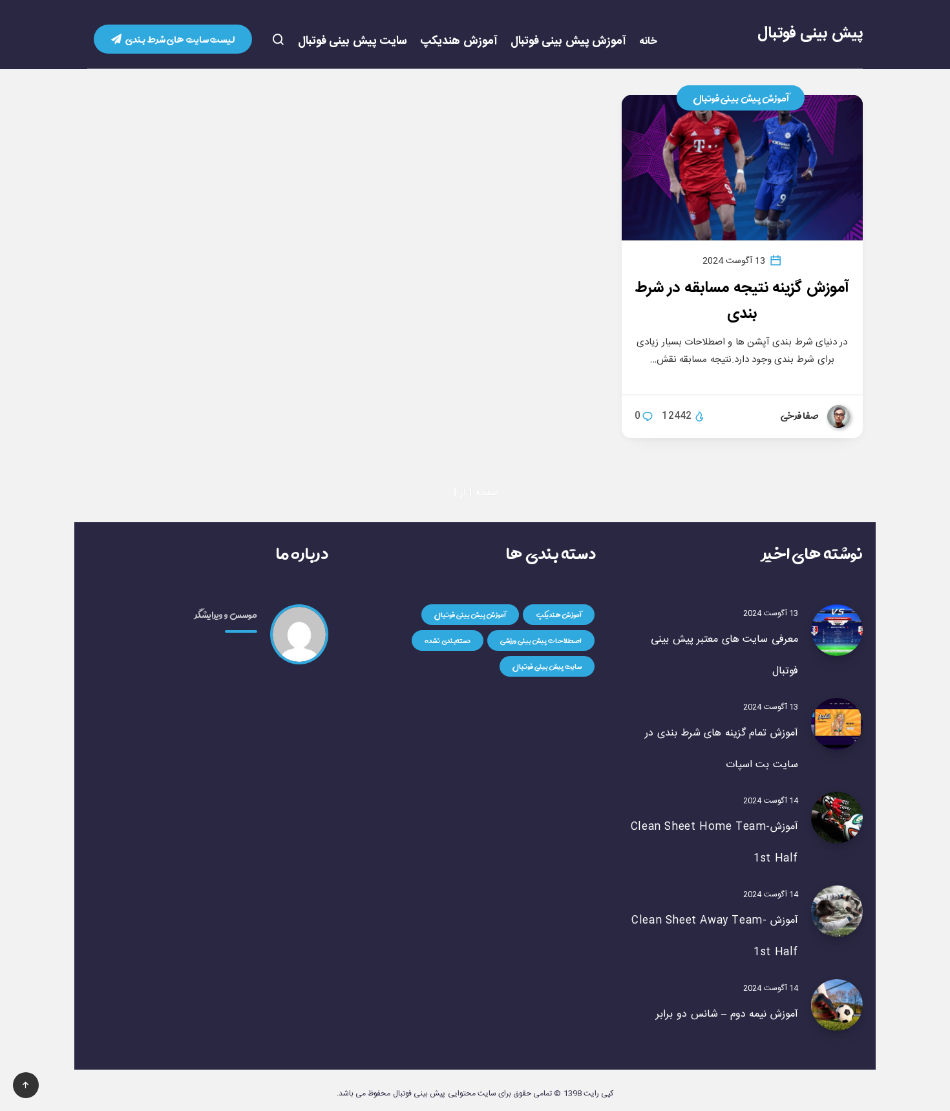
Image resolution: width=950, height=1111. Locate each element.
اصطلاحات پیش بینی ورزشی (541, 640)
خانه (648, 41)
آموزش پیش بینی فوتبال (569, 42)
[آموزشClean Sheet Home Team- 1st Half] (837, 817)
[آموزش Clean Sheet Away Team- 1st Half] (837, 911)
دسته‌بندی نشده (447, 640)
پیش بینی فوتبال (810, 33)
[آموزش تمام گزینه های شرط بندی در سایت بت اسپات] (837, 724)
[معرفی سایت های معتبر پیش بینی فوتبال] (837, 630)
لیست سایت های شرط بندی (179, 39)
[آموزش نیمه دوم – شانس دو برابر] (837, 1005)
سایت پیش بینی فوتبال (353, 42)
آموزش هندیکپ (459, 42)
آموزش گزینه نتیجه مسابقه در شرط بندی (742, 301)
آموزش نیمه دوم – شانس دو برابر (727, 1014)
